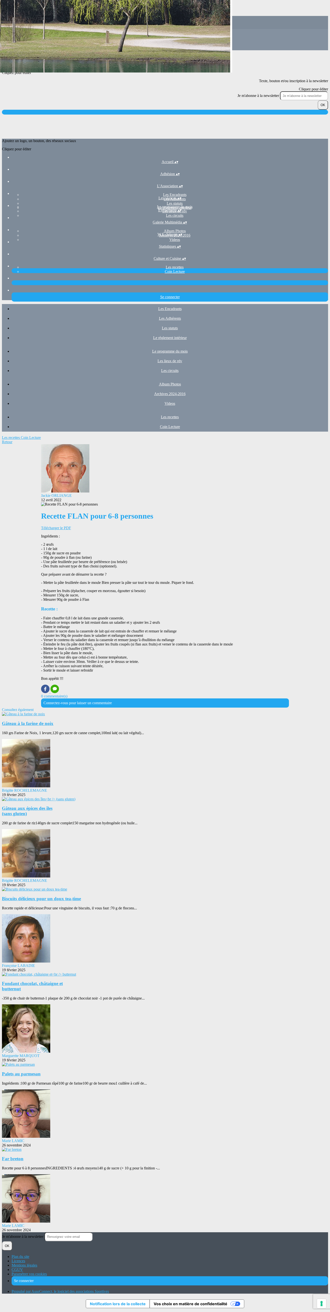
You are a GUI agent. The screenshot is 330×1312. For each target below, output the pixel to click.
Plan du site (20, 1256)
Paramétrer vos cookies (29, 1274)
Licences (18, 1261)
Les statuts (175, 203)
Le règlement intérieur (170, 338)
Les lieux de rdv (170, 361)
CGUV (17, 1270)
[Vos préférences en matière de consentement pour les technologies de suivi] (321, 1303)
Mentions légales (24, 1265)
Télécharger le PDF (56, 528)
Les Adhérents (170, 318)
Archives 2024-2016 (170, 394)
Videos (174, 240)
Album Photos (175, 231)
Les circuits (174, 215)
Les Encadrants (175, 195)
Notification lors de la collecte (118, 1303)
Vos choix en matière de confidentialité (190, 1303)
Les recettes (175, 267)
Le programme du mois (175, 207)
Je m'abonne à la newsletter (258, 96)
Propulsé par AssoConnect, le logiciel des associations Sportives (60, 1291)
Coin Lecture (175, 271)
